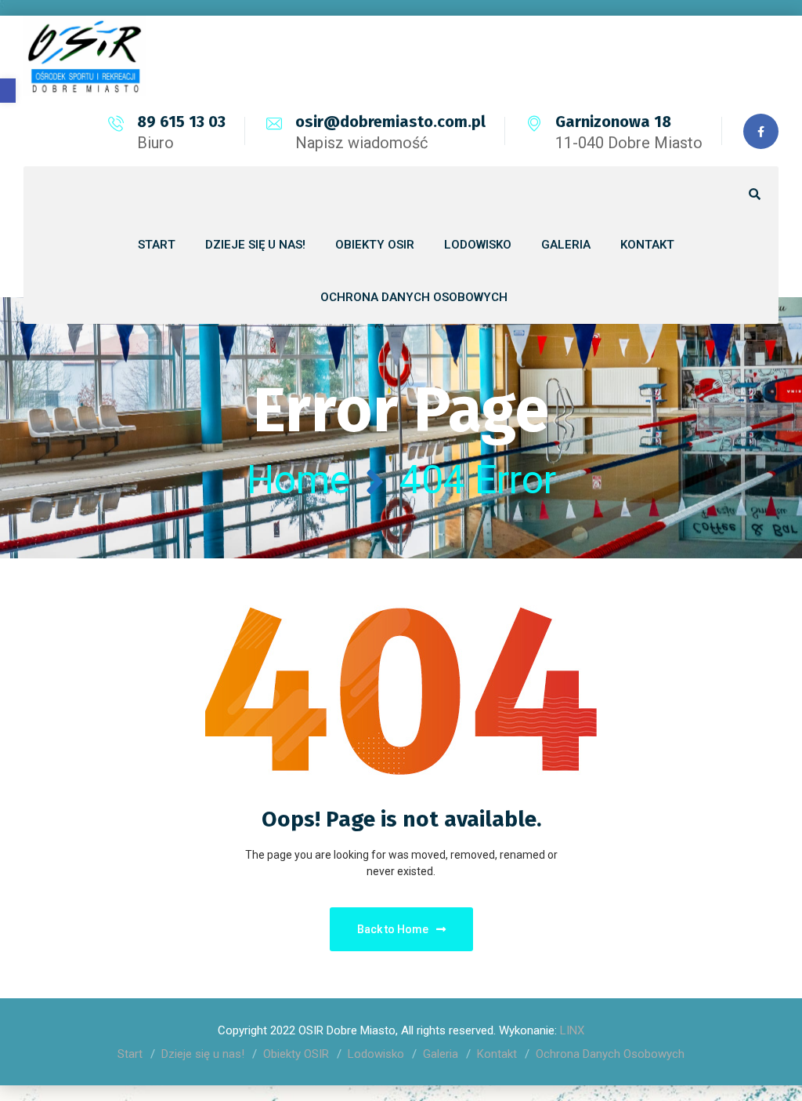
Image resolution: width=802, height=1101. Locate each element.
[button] (8, 90)
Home (298, 480)
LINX (572, 1030)
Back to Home (392, 929)
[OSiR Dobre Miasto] (84, 56)
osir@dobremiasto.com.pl (390, 121)
